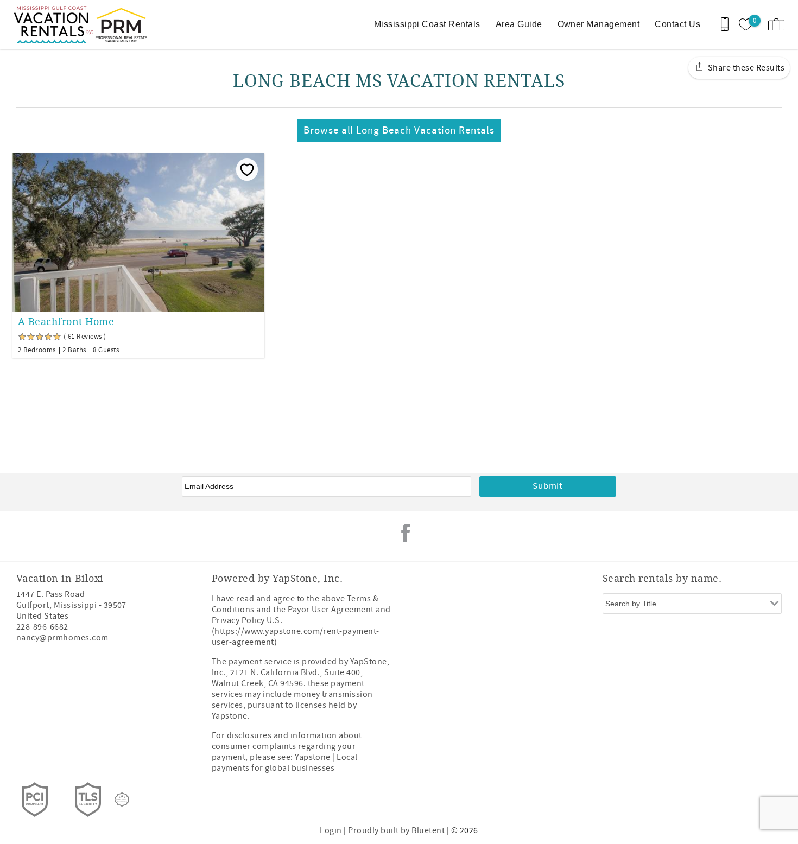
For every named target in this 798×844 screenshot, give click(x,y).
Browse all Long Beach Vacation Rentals (399, 130)
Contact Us (677, 24)
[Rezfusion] (122, 799)
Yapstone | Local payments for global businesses (285, 762)
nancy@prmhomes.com (62, 637)
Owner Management (599, 24)
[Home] (83, 24)
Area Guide (519, 24)
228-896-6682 (42, 626)
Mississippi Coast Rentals (427, 24)
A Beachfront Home (66, 322)
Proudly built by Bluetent (396, 830)
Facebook (405, 533)
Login (330, 830)
